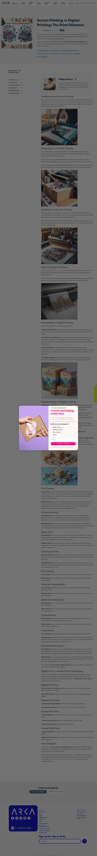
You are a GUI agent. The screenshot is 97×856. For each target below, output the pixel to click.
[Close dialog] (76, 407)
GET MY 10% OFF (63, 444)
